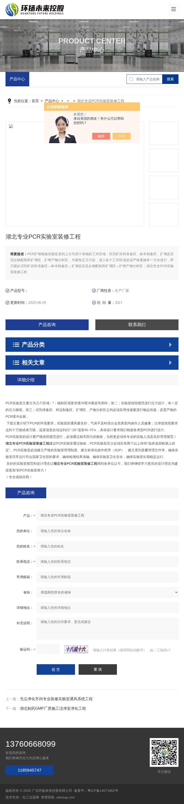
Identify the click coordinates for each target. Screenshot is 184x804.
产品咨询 (47, 324)
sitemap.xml (65, 797)
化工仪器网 (30, 797)
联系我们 (137, 324)
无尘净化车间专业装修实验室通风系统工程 (56, 699)
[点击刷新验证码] (76, 649)
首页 (35, 101)
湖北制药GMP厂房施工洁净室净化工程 (53, 708)
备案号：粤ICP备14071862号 (96, 790)
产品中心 (17, 79)
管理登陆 (47, 797)
